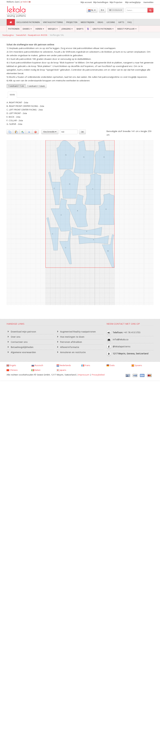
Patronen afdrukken (71, 342)
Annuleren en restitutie (73, 352)
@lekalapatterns (121, 346)
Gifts (121, 22)
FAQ (130, 22)
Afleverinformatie (69, 347)
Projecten (71, 22)
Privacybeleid (98, 374)
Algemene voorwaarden (23, 352)
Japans (62, 370)
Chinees (13, 370)
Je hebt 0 (25, 1)
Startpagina (8, 35)
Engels (12, 365)
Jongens (66, 28)
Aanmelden (148, 2)
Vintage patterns (53, 22)
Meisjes (52, 28)
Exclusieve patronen (28, 22)
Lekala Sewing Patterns (22, 11)
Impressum (83, 374)
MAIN (12, 94)
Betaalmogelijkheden (21, 347)
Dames (26, 28)
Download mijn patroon (23, 331)
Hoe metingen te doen (72, 336)
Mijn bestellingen (100, 2)
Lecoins (111, 22)
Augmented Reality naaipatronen (78, 331)
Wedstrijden (87, 22)
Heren (38, 28)
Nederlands (65, 365)
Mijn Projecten (116, 2)
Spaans (138, 365)
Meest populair (126, 28)
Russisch (38, 365)
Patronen (13, 28)
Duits (112, 365)
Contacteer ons (19, 342)
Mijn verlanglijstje (133, 2)
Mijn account (86, 2)
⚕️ (88, 28)
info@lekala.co (120, 339)
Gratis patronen (102, 28)
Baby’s (80, 28)
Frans (87, 365)
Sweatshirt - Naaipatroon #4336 (31, 35)
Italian (37, 370)
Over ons (15, 336)
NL (92, 10)
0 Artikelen (116, 10)
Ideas (100, 22)
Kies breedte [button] (49, 131)
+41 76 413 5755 (132, 332)
